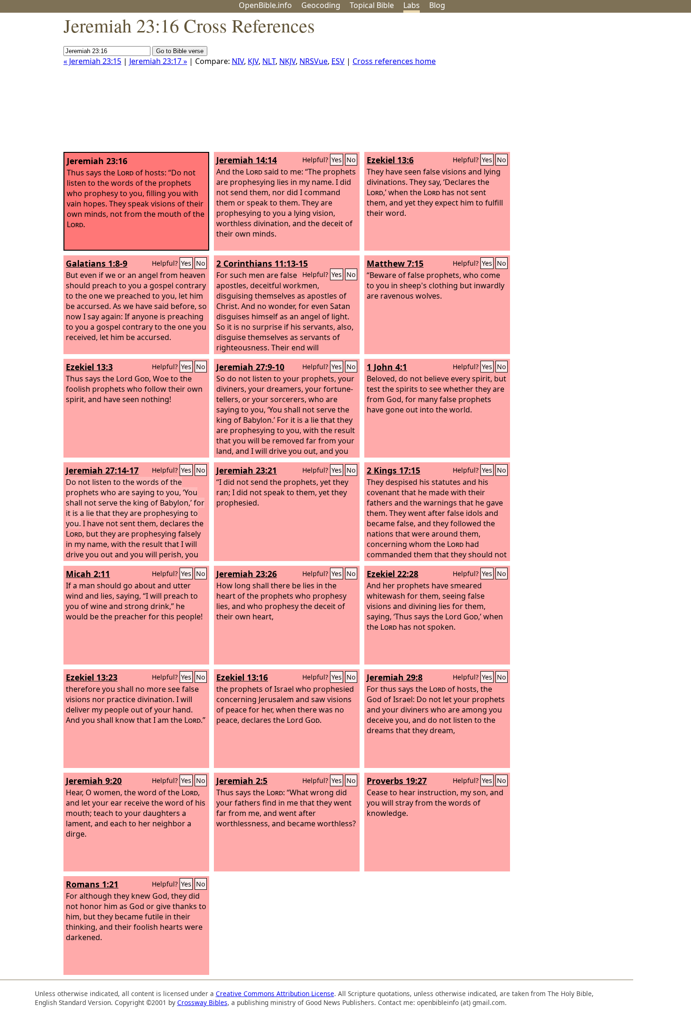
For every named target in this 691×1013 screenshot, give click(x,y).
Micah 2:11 (88, 573)
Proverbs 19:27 (397, 780)
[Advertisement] (596, 86)
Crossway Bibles (202, 1002)
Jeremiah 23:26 (246, 573)
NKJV (287, 61)
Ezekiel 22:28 (392, 573)
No (351, 159)
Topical (372, 5)
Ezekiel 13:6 (390, 160)
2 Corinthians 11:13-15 (262, 263)
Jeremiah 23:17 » (158, 61)
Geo (320, 5)
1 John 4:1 (387, 366)
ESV (338, 61)
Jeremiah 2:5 (241, 780)
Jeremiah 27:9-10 (250, 366)
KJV (253, 61)
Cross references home (394, 61)
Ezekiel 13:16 (242, 677)
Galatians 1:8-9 (96, 263)
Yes (336, 159)
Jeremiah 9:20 (94, 780)
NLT (268, 61)
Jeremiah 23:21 (246, 470)
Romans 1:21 (92, 884)
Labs (411, 5)
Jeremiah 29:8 (395, 677)
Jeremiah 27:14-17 (102, 470)
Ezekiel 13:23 (92, 677)
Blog (437, 5)
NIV (238, 61)
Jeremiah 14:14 (246, 160)
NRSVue (313, 61)
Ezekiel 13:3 (89, 366)
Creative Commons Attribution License (275, 993)
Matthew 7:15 (395, 263)
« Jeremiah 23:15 (92, 61)
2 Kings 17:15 (393, 470)
